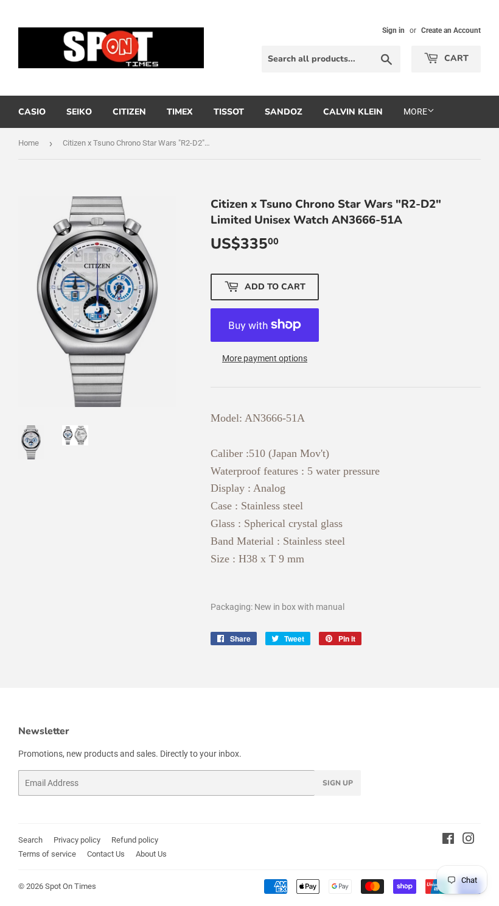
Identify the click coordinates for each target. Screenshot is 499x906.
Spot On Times (70, 886)
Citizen (129, 112)
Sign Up (338, 783)
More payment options (264, 358)
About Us (151, 853)
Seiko (79, 112)
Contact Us (106, 853)
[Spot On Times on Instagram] (468, 840)
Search (30, 839)
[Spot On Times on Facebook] (448, 840)
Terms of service (47, 853)
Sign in (393, 30)
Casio (32, 112)
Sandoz (283, 112)
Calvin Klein (353, 112)
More (415, 111)
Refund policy (134, 839)
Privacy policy (77, 839)
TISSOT (229, 112)
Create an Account (451, 30)
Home (28, 142)
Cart (455, 58)
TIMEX (180, 112)
